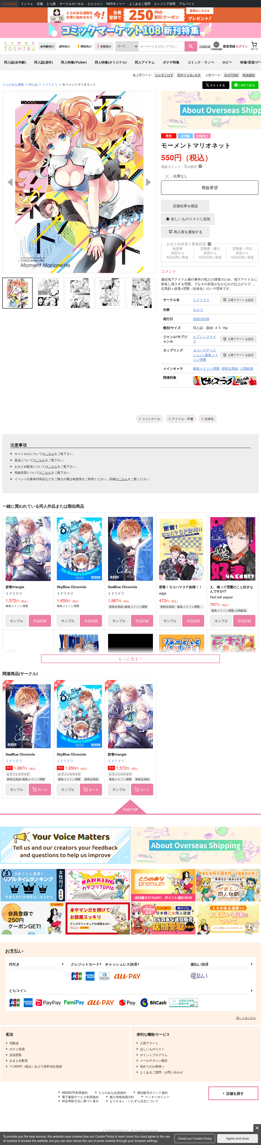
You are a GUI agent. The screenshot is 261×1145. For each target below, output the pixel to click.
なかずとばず (164, 75)
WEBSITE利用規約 (75, 1092)
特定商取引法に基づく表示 (80, 1101)
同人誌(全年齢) (15, 62)
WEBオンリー (115, 4)
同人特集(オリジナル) (111, 62)
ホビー (227, 62)
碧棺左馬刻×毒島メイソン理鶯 (128, 606)
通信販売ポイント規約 (152, 1092)
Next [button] (148, 182)
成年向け (64, 46)
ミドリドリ (14, 760)
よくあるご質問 (139, 4)
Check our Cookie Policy (195, 1138)
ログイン (242, 46)
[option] (79, 182)
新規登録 (229, 46)
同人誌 (33, 84)
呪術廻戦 (249, 75)
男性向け (86, 46)
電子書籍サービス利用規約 (80, 1097)
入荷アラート (241, 300)
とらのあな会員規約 (112, 1092)
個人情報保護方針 (122, 1097)
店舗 (40, 4)
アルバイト (186, 4)
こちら (49, 453)
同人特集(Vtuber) (74, 62)
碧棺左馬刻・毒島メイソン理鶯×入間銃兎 (182, 606)
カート (43, 789)
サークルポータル (71, 4)
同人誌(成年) (43, 62)
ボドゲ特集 (171, 62)
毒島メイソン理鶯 (69, 779)
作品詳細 (39, 620)
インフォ (27, 4)
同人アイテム (145, 62)
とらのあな (9, 4)
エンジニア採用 (164, 4)
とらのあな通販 (13, 84)
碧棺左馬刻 (91, 779)
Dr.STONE (231, 75)
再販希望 (210, 187)
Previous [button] (10, 182)
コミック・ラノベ (201, 62)
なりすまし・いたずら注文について (134, 1101)
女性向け (105, 46)
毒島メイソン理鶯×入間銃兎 (228, 610)
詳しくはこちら (246, 1018)
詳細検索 (205, 46)
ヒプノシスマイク (18, 774)
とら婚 (51, 4)
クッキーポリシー (157, 1097)
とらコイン (95, 4)
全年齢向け (47, 46)
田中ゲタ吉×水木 (189, 75)
